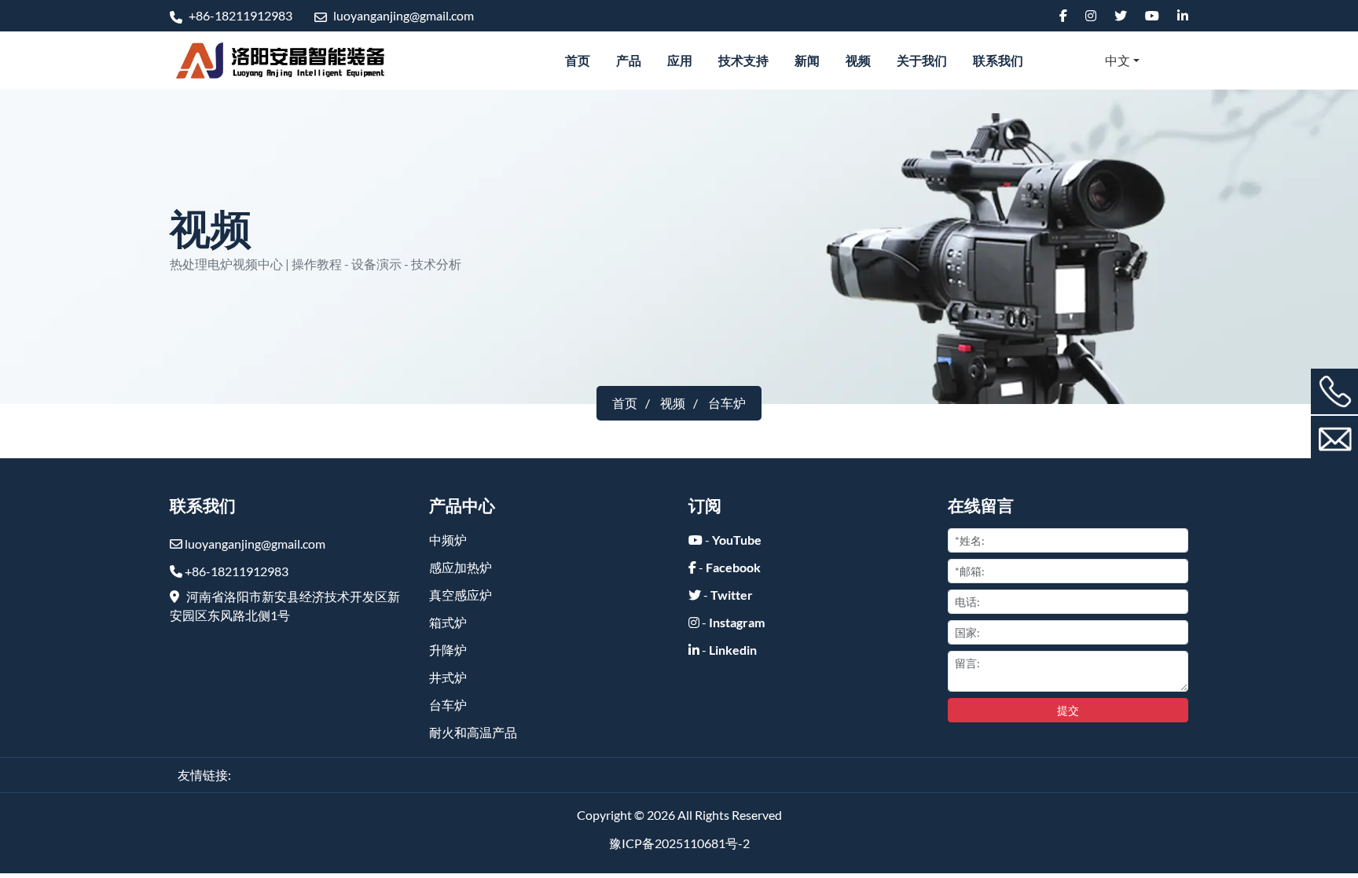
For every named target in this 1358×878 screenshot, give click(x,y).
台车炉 (448, 704)
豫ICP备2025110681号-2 (679, 843)
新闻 (807, 60)
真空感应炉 (460, 594)
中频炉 (448, 539)
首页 (577, 60)
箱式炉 (448, 622)
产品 (628, 60)
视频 (858, 60)
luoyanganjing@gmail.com (402, 15)
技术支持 (743, 60)
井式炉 (448, 677)
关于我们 (922, 60)
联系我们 (998, 60)
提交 (1068, 710)
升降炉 (448, 649)
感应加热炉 (460, 567)
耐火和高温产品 (473, 732)
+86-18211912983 (239, 15)
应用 (679, 60)
